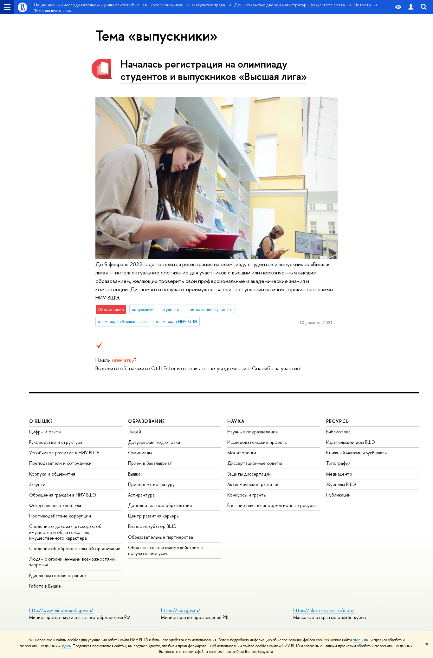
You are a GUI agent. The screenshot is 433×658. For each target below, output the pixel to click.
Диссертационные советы (254, 463)
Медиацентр (339, 474)
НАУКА (236, 421)
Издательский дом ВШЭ (350, 442)
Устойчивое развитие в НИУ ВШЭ (64, 453)
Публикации (338, 495)
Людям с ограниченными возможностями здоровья (72, 562)
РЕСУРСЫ (338, 421)
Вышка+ (136, 474)
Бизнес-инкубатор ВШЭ (152, 526)
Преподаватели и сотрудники (60, 463)
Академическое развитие (253, 484)
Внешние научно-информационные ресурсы (272, 505)
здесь (357, 639)
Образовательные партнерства (160, 537)
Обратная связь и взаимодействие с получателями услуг (165, 550)
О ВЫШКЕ (41, 421)
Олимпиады (140, 453)
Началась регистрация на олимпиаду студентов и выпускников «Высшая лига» (213, 70)
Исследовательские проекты (257, 442)
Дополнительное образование (160, 505)
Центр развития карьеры (153, 516)
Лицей (134, 432)
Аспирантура (141, 495)
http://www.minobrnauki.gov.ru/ (61, 610)
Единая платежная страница (58, 575)
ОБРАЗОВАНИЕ (146, 421)
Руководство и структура (55, 442)
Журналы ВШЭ (341, 484)
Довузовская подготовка (154, 442)
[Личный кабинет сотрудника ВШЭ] (411, 7)
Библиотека (338, 432)
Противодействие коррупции (60, 516)
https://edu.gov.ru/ (180, 610)
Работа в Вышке (45, 586)
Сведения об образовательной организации (74, 548)
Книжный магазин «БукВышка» (356, 453)
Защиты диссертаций (249, 474)
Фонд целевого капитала (55, 505)
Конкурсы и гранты (247, 495)
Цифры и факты (45, 432)
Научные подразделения (252, 432)
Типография (338, 463)
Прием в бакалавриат (150, 463)
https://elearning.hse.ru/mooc (323, 610)
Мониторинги (241, 453)
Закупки (37, 484)
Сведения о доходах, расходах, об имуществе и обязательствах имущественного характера (65, 532)
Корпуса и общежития (52, 474)
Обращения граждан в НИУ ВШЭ (62, 495)
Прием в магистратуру (151, 484)
